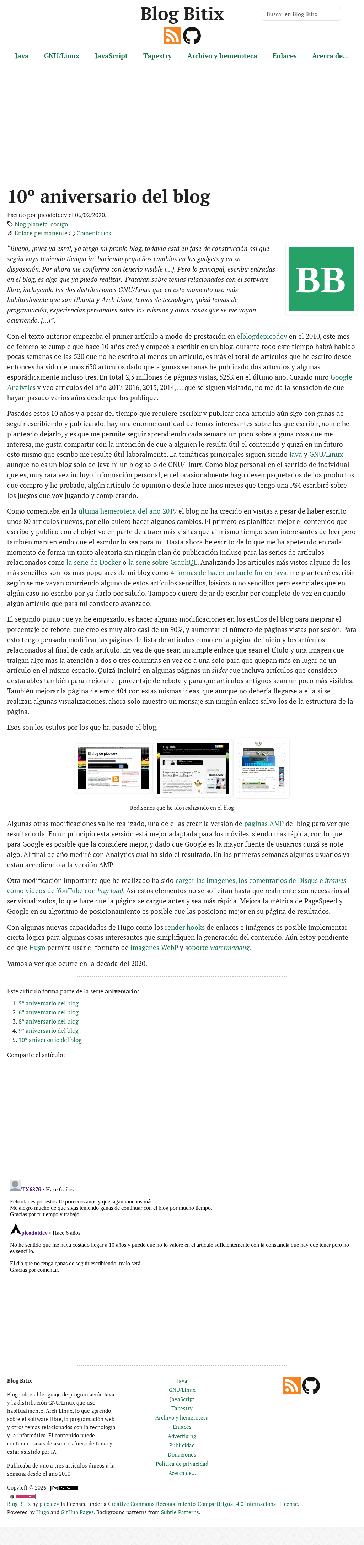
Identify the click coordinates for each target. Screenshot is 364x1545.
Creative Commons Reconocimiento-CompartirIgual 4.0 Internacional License (203, 1503)
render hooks (185, 927)
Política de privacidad (182, 1463)
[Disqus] (182, 1266)
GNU (316, 454)
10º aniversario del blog (50, 1040)
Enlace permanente (41, 233)
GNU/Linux (62, 55)
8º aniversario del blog (48, 1021)
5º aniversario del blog (48, 1003)
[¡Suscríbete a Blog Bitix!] (172, 34)
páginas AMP (264, 823)
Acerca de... (330, 55)
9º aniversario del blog (48, 1030)
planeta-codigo (47, 224)
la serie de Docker (93, 562)
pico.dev (49, 1503)
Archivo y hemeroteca (222, 55)
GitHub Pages (77, 1512)
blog (20, 224)
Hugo (37, 947)
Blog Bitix (182, 13)
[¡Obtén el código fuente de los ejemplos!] (192, 34)
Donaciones (182, 1454)
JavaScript (111, 55)
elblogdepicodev (262, 336)
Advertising (182, 1435)
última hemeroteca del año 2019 (128, 510)
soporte (217, 947)
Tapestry (157, 55)
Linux (334, 454)
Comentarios (93, 233)
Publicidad (182, 1445)
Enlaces (285, 55)
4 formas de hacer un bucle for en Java (229, 572)
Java (22, 55)
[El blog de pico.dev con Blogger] (113, 768)
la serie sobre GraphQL (162, 562)
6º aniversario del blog (48, 1012)
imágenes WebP (154, 947)
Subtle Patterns (180, 1512)
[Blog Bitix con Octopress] (193, 768)
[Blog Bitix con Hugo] (261, 768)
